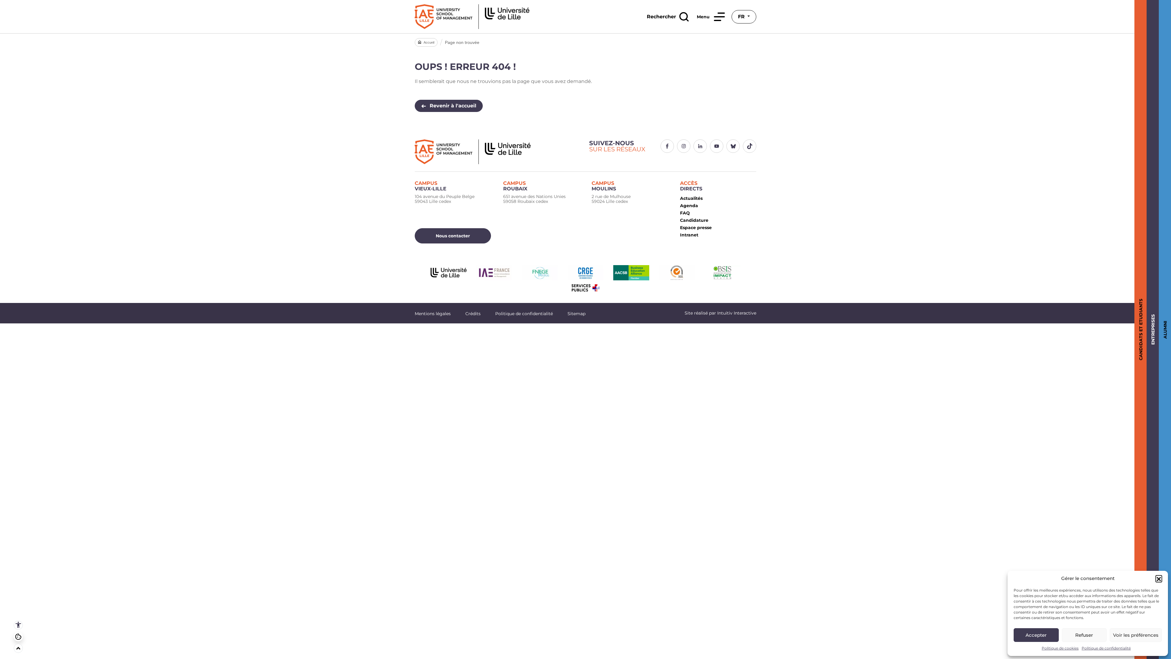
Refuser (1084, 635)
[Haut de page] (18, 648)
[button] (1159, 578)
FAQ (685, 213)
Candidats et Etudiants (1139, 329)
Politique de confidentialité (1106, 648)
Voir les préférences (1135, 635)
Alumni (1164, 330)
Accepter (1036, 635)
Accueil (429, 42)
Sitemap (577, 313)
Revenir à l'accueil (453, 106)
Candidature (694, 220)
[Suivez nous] (667, 146)
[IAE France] (494, 272)
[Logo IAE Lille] (498, 151)
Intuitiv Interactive (736, 313)
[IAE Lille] (472, 16)
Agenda (689, 205)
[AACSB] (631, 272)
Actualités (691, 198)
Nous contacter (453, 236)
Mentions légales (433, 313)
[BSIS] (722, 272)
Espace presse (696, 227)
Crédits (473, 313)
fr (742, 17)
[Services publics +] (585, 288)
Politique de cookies (1060, 648)
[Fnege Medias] (540, 272)
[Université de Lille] (448, 272)
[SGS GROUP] (677, 272)
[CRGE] (585, 272)
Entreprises (1152, 329)
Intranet (689, 235)
